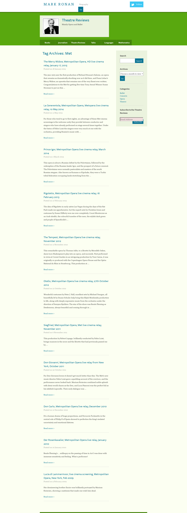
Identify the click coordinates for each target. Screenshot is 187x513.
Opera (122, 98)
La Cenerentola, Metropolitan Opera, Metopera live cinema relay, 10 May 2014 (76, 107)
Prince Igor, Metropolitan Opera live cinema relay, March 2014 (75, 151)
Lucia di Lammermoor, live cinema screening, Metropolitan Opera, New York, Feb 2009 (76, 476)
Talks (93, 42)
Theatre (123, 101)
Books (47, 42)
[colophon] (93, 512)
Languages (108, 42)
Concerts (123, 95)
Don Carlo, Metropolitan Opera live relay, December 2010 (75, 406)
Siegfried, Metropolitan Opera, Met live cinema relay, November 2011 (73, 327)
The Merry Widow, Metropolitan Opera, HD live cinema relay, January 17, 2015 (74, 63)
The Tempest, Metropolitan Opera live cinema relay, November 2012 (72, 239)
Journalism (62, 42)
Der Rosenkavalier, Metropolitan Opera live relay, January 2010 (75, 442)
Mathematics (124, 42)
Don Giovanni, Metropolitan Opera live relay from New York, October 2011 (74, 364)
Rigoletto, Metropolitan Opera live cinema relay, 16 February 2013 (72, 195)
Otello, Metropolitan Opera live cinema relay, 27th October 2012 (76, 283)
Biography (83, 4)
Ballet (122, 93)
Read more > (49, 93)
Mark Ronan (59, 4)
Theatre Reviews (78, 42)
